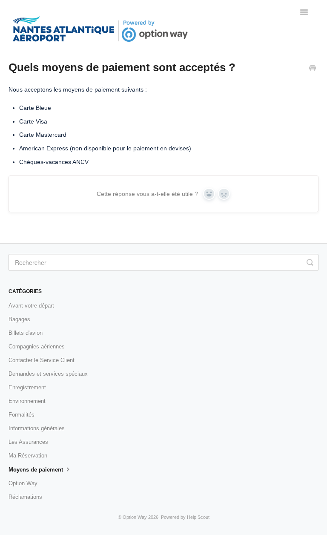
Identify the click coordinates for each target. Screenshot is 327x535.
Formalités (21, 414)
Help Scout (198, 517)
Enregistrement (27, 387)
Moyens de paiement (37, 469)
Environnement (27, 401)
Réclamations (25, 497)
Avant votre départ (31, 305)
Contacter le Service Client (42, 360)
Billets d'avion (26, 333)
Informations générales (37, 428)
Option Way (23, 483)
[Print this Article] (312, 69)
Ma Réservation (28, 455)
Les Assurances (28, 442)
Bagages (19, 319)
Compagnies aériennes (37, 346)
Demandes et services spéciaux (48, 374)
